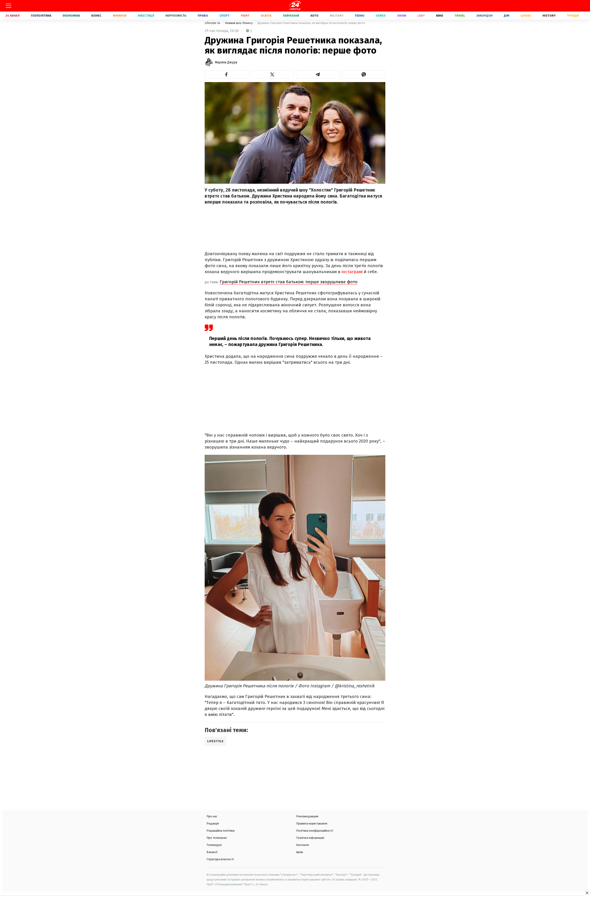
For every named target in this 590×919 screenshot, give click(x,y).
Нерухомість (175, 15)
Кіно (439, 15)
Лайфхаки (291, 15)
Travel (459, 15)
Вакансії (212, 852)
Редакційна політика (220, 830)
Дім (506, 15)
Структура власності (220, 859)
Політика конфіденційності (314, 830)
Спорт (224, 15)
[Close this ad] (587, 892)
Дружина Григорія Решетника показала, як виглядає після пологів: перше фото (311, 22)
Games (381, 15)
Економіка (71, 15)
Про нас (211, 816)
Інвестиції (146, 15)
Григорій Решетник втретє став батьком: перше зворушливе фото (288, 281)
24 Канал (13, 15)
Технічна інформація (310, 837)
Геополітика (41, 15)
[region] (295, 908)
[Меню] (8, 6)
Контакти (302, 845)
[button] (226, 74)
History (549, 15)
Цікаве (526, 15)
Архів (299, 852)
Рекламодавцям (307, 816)
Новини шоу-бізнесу (239, 22)
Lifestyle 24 (213, 22)
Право (203, 15)
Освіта (266, 15)
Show (401, 15)
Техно (359, 15)
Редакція (212, 823)
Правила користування (311, 823)
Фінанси (119, 15)
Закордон (484, 15)
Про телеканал (216, 837)
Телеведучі (214, 845)
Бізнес (96, 15)
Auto (314, 15)
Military (336, 15)
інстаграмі (353, 271)
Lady (421, 15)
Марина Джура (226, 62)
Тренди (573, 15)
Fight (245, 15)
